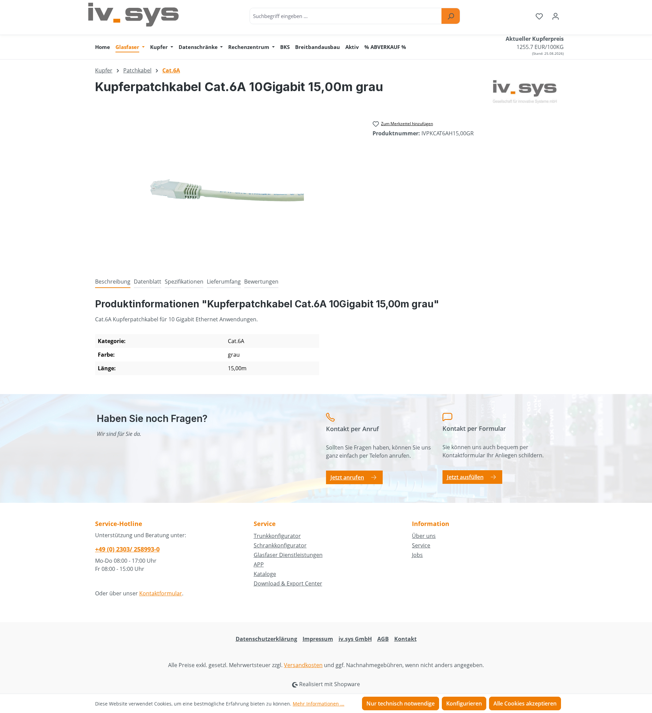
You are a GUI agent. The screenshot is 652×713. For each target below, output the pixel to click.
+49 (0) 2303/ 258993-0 (127, 549)
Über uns (424, 536)
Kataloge (265, 574)
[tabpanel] (326, 339)
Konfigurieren (464, 703)
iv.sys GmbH (355, 639)
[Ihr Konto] (555, 16)
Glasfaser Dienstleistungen (288, 555)
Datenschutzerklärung (266, 639)
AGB (383, 639)
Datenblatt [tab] (147, 281)
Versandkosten (303, 665)
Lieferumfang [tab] (224, 281)
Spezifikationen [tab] (184, 281)
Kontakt (405, 639)
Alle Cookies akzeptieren (525, 703)
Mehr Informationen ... (318, 703)
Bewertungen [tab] (261, 281)
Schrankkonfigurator (280, 545)
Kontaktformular (160, 593)
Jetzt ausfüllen (465, 477)
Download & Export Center (288, 583)
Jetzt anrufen (347, 477)
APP (259, 564)
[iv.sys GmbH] (525, 92)
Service (421, 545)
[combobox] (346, 16)
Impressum (318, 639)
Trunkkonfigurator (277, 536)
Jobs (417, 555)
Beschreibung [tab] (112, 281)
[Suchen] (450, 16)
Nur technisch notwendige (400, 703)
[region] (227, 190)
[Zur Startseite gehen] (133, 15)
